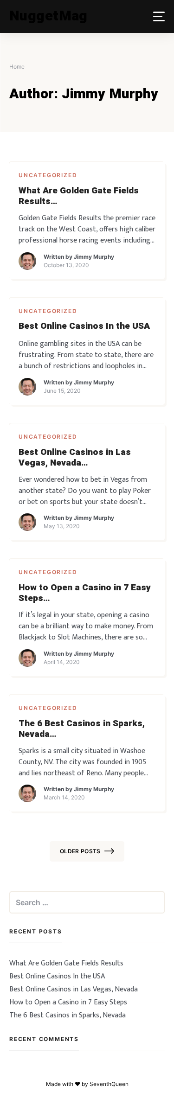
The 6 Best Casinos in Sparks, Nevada (82, 729)
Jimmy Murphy (94, 256)
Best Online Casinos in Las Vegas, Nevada (75, 457)
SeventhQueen (109, 1083)
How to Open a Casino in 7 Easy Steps (85, 593)
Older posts (80, 851)
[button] (159, 16)
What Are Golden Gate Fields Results (79, 196)
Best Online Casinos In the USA (84, 326)
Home (17, 66)
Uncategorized (48, 175)
